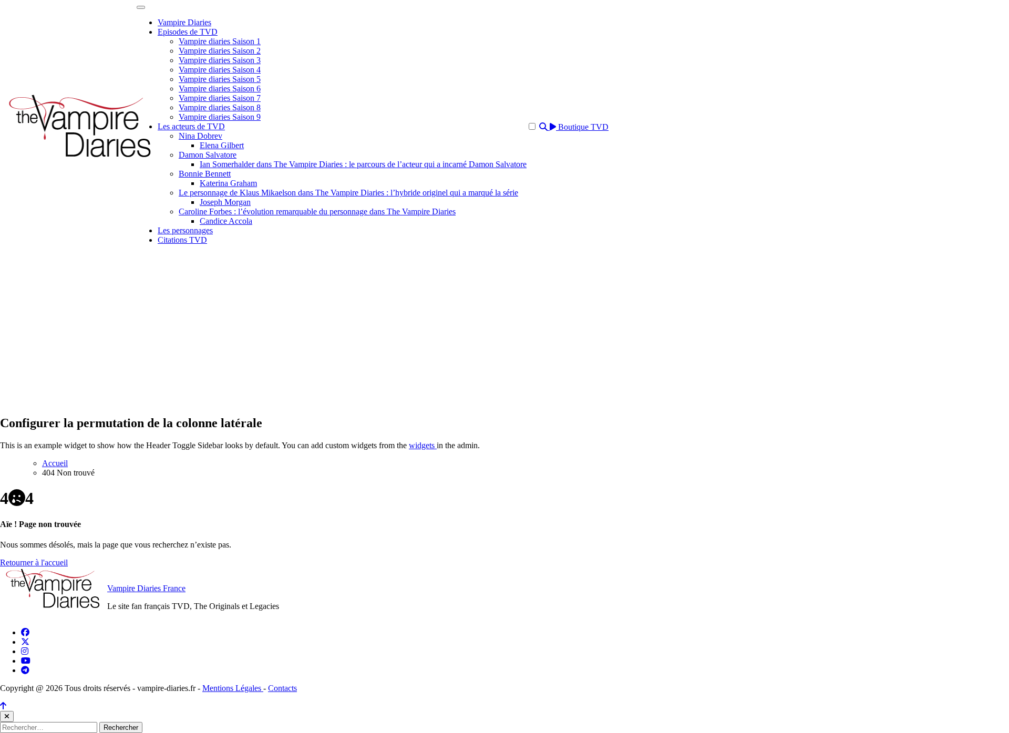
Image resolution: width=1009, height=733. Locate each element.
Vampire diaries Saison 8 (220, 107)
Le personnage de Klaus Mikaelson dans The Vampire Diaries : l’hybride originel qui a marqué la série (348, 192)
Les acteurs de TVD (191, 126)
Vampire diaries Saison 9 (220, 116)
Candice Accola (226, 220)
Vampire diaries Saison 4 (220, 69)
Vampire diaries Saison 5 (220, 79)
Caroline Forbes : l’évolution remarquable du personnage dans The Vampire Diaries (317, 211)
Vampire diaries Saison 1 (220, 41)
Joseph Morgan (225, 202)
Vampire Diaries (184, 22)
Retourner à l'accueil (34, 562)
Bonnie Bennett (205, 173)
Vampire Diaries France (146, 588)
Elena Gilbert (222, 145)
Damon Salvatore (207, 154)
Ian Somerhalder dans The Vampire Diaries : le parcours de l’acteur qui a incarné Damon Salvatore (363, 164)
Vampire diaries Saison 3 (220, 60)
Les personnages (185, 230)
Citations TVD (182, 239)
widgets (423, 445)
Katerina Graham (228, 183)
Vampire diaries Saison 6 (220, 88)
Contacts (282, 688)
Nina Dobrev (200, 135)
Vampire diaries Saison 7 (220, 98)
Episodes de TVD (188, 31)
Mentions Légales (232, 688)
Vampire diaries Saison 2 (220, 50)
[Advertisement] (504, 332)
